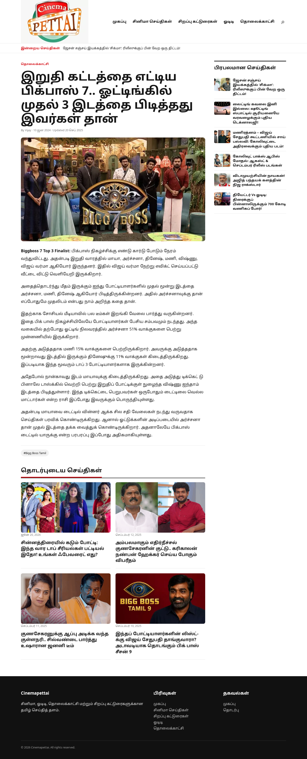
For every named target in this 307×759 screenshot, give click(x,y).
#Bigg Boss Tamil (35, 453)
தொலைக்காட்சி (257, 21)
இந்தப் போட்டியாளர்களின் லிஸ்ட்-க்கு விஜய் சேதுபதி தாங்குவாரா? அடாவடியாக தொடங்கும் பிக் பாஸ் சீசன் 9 (157, 643)
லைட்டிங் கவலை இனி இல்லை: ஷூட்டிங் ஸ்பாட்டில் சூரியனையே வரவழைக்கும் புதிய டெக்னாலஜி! (256, 113)
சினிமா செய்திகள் (152, 21)
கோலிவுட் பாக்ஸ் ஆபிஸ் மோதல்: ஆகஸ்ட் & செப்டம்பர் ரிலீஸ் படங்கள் (257, 161)
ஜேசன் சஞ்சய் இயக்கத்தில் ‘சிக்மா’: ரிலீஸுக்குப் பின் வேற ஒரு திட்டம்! (121, 48)
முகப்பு (119, 21)
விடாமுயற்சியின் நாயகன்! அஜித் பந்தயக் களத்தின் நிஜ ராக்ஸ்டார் (259, 180)
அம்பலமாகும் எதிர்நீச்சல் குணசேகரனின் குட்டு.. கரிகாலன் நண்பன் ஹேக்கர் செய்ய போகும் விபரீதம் (156, 551)
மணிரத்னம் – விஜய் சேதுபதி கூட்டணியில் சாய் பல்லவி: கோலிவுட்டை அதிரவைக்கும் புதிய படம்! (259, 139)
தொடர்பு (231, 709)
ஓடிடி (229, 21)
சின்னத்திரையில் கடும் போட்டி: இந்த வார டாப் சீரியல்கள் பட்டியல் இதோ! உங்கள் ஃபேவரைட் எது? (62, 548)
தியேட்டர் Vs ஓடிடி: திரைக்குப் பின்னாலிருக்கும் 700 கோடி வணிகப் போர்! (259, 201)
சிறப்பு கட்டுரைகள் (197, 21)
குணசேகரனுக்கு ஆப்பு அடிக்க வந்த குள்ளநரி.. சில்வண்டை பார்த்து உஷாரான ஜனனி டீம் (65, 640)
